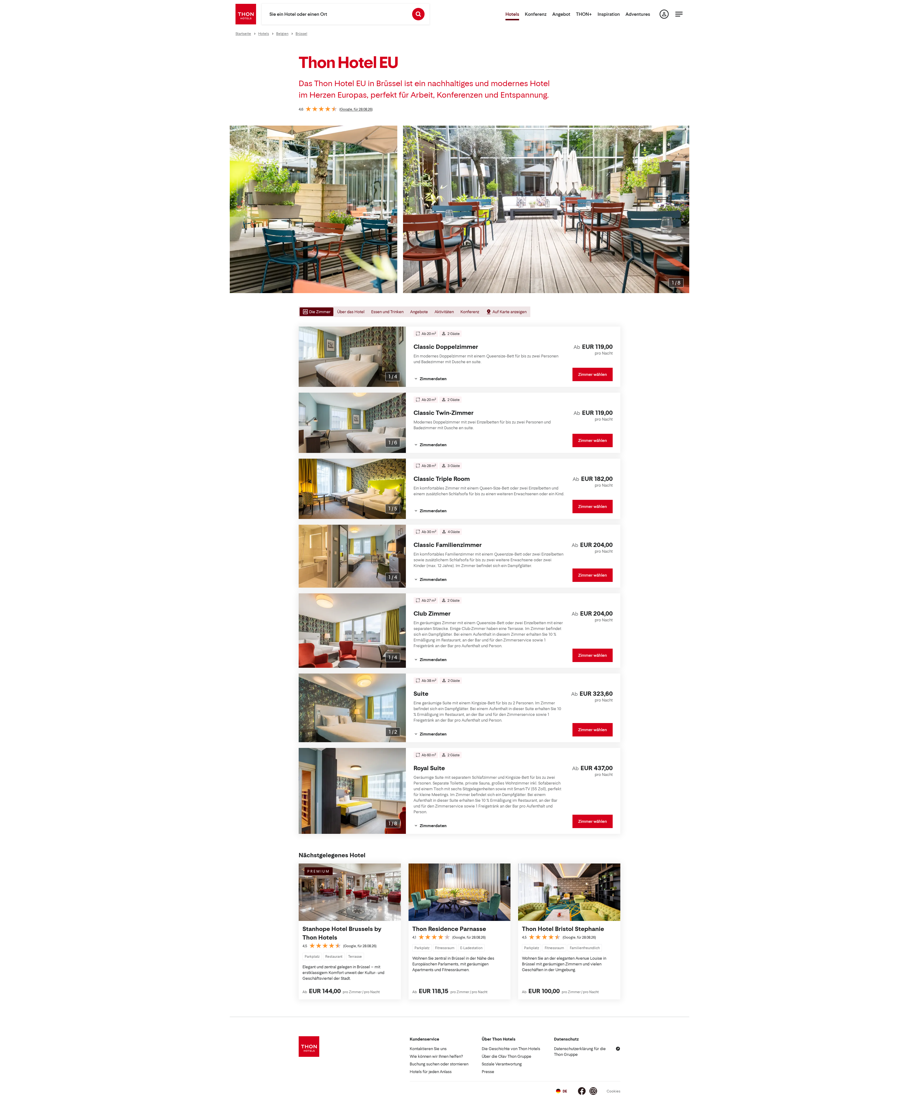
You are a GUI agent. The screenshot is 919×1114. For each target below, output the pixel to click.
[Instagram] (593, 1091)
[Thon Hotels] (245, 14)
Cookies (613, 1091)
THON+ (584, 14)
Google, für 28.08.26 (356, 109)
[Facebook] (582, 1091)
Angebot (561, 14)
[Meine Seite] (664, 14)
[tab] (316, 311)
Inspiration (609, 14)
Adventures (638, 14)
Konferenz (536, 14)
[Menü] (679, 14)
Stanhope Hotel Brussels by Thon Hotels (342, 933)
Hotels (512, 14)
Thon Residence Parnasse (449, 928)
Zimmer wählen (592, 374)
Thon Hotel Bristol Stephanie (563, 928)
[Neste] (683, 209)
